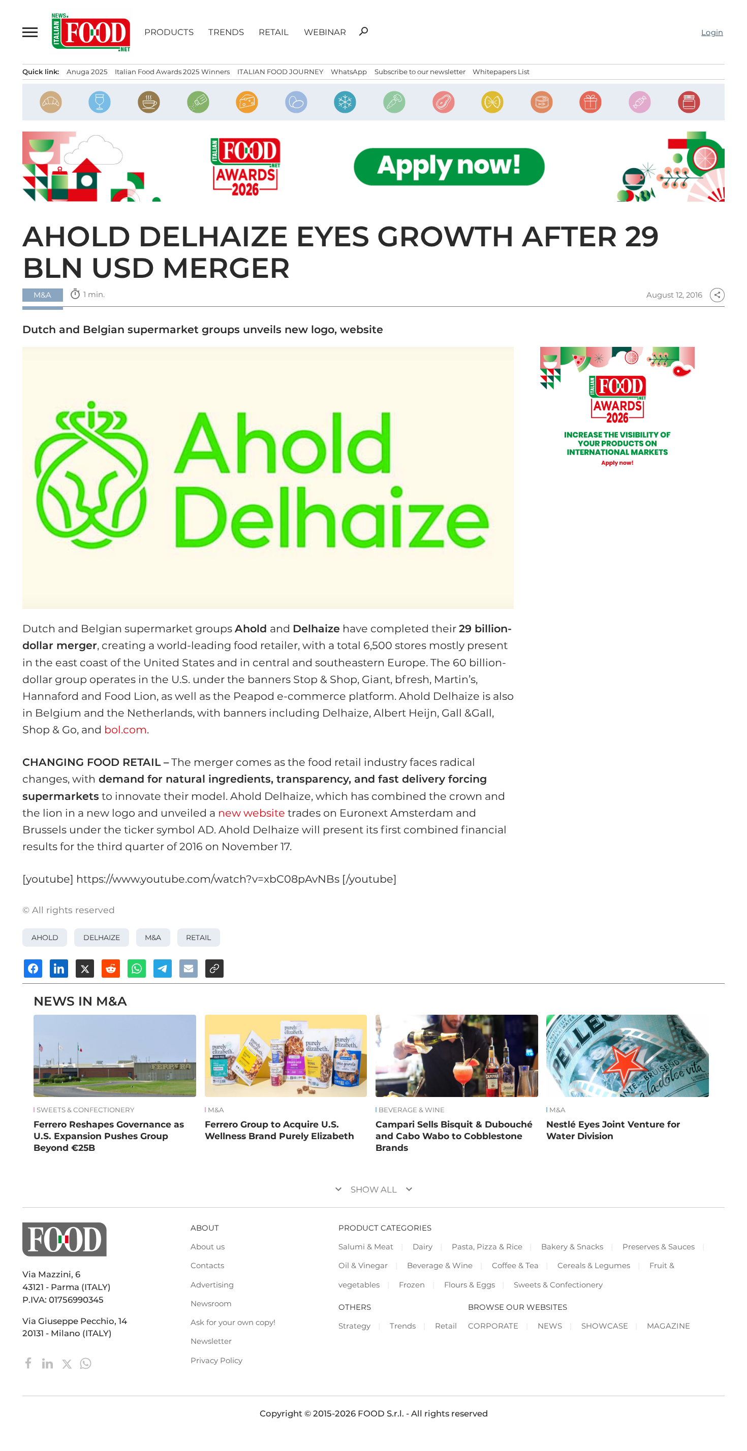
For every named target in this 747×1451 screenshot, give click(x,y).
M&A (153, 937)
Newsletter (211, 1341)
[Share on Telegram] (162, 968)
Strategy (354, 1326)
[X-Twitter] (67, 1363)
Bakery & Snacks (572, 1246)
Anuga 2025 (87, 72)
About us (208, 1246)
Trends (226, 32)
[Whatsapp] (85, 1363)
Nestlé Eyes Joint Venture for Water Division (613, 1130)
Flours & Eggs (469, 1284)
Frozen (412, 1284)
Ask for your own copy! (233, 1322)
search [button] (363, 31)
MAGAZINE (668, 1326)
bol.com (125, 729)
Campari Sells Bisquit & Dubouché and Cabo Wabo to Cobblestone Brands (454, 1135)
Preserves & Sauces (658, 1246)
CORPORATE (493, 1326)
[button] (29, 32)
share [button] (717, 295)
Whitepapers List (501, 72)
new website (251, 813)
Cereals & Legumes (593, 1265)
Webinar (325, 32)
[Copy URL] (214, 968)
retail (198, 937)
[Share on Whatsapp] (137, 968)
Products (169, 32)
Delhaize (101, 937)
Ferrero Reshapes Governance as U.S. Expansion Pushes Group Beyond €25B (109, 1135)
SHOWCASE (604, 1326)
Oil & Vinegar (363, 1265)
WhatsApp (349, 72)
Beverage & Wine (412, 1110)
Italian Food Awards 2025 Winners (172, 72)
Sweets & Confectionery (85, 1110)
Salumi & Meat (365, 1246)
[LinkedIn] (48, 1363)
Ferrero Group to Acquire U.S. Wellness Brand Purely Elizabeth (279, 1130)
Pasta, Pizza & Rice (487, 1246)
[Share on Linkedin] (59, 968)
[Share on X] (85, 968)
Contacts (207, 1265)
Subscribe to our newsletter (420, 72)
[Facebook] (29, 1363)
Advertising (212, 1284)
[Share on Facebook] (33, 968)
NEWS (550, 1326)
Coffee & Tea (515, 1265)
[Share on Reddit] (111, 968)
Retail (274, 32)
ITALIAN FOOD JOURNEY (280, 72)
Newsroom (211, 1303)
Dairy (422, 1246)
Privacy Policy (216, 1360)
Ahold (45, 937)
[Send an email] (188, 968)
